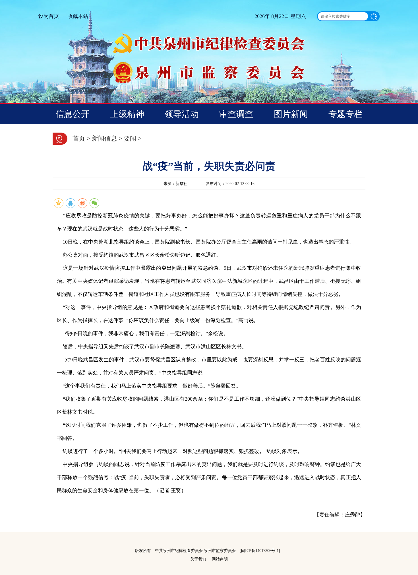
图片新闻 (291, 114)
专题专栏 (345, 114)
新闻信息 (104, 138)
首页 (79, 138)
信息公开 (72, 114)
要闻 (130, 138)
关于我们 (198, 559)
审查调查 (236, 114)
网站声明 (220, 559)
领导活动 (182, 114)
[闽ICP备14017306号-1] (260, 551)
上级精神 (127, 114)
